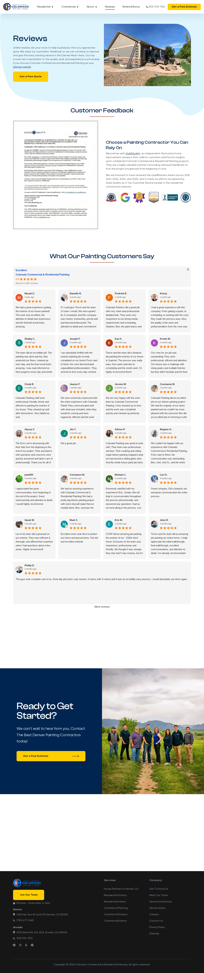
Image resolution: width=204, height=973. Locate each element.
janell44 (29, 474)
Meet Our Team (158, 895)
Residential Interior (115, 902)
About (90, 7)
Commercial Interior (115, 921)
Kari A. (118, 338)
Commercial (69, 7)
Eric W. (119, 520)
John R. (164, 520)
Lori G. (164, 474)
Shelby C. (30, 338)
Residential (43, 7)
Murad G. (30, 293)
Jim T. (73, 429)
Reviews (110, 7)
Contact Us (156, 921)
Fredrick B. (121, 293)
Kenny (163, 293)
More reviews (102, 606)
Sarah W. (29, 520)
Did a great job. (68, 443)
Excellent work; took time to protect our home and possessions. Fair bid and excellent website (79, 538)
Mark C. (74, 520)
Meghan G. (166, 429)
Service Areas (157, 908)
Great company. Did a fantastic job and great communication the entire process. (169, 492)
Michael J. (120, 474)
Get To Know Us (158, 889)
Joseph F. (75, 338)
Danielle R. (76, 293)
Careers (154, 914)
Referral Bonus (131, 7)
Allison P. (120, 429)
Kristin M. (165, 338)
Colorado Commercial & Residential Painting (42, 274)
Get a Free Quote (31, 76)
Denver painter (22, 67)
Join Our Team (29, 895)
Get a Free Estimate (184, 7)
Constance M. (167, 384)
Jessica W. (120, 384)
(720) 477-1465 (25, 920)
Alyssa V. (30, 429)
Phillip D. (30, 565)
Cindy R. (29, 384)
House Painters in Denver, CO (121, 889)
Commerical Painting (116, 908)
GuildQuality (133, 153)
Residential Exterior (115, 895)
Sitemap (154, 933)
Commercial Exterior (115, 914)
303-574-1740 (157, 7)
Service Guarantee (160, 902)
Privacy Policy (157, 927)
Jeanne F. (75, 384)
